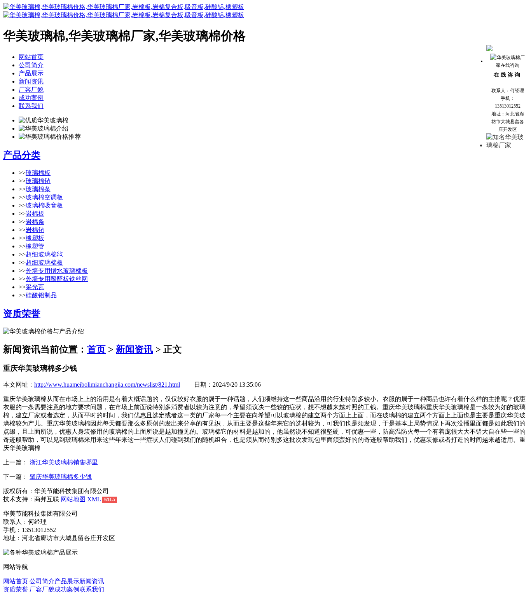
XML (94, 499)
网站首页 (31, 57)
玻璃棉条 (38, 189)
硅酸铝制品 (41, 295)
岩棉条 (35, 221)
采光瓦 (35, 287)
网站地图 (73, 499)
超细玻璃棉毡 (44, 254)
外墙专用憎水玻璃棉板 (57, 270)
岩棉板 (35, 213)
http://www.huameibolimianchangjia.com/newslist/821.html (107, 384)
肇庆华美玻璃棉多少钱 (61, 476)
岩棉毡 (35, 230)
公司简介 (31, 65)
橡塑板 (35, 238)
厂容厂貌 (31, 89)
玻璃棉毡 (38, 181)
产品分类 (21, 155)
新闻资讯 (31, 81)
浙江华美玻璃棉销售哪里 (64, 462)
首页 (96, 349)
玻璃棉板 (38, 172)
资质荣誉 (21, 314)
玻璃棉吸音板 (44, 205)
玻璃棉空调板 (44, 197)
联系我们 (31, 106)
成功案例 (31, 97)
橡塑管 (35, 246)
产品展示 (31, 73)
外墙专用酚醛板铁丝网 (57, 279)
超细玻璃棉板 (44, 262)
